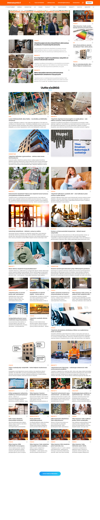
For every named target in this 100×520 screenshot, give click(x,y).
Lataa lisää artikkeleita (50, 473)
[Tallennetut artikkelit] (82, 2)
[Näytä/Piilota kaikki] (93, 7)
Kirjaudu (89, 2)
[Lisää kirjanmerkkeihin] (92, 24)
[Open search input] (30, 2)
